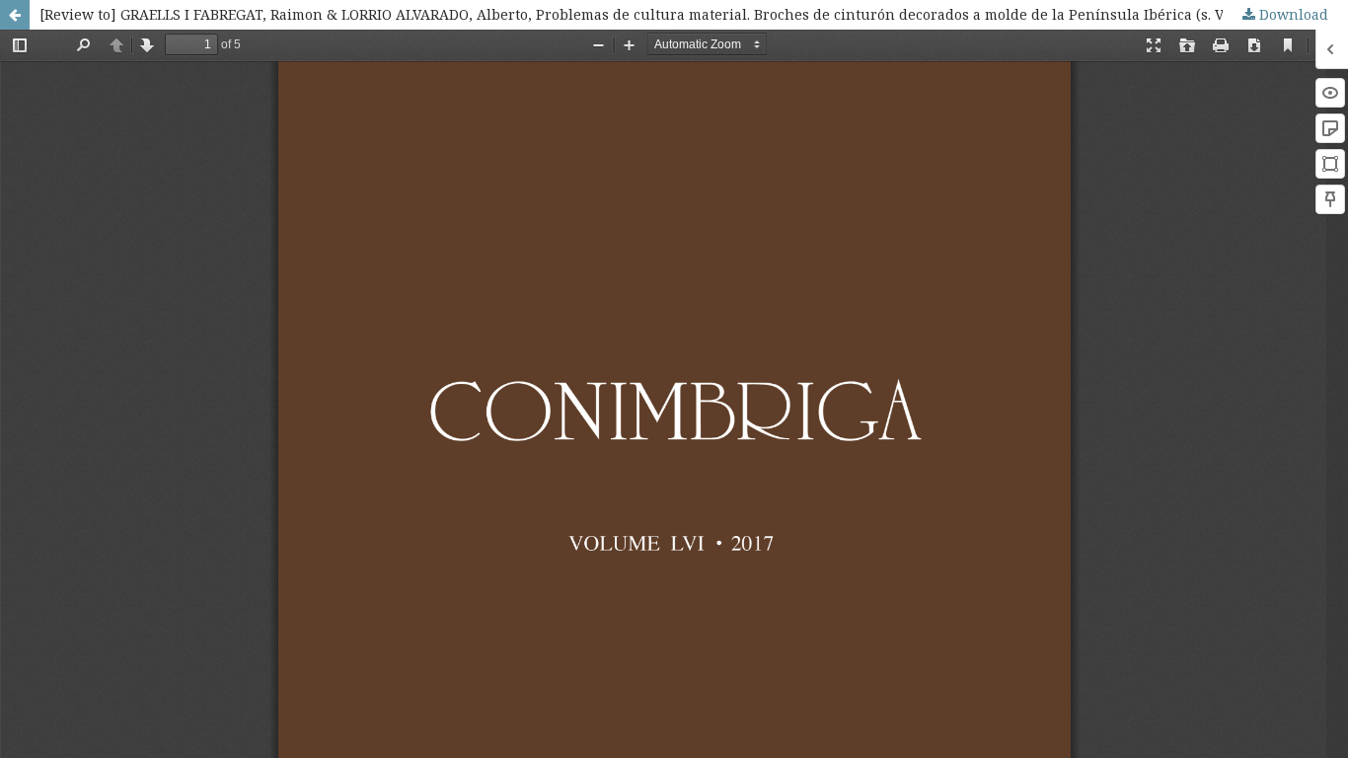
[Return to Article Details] (15, 15)
